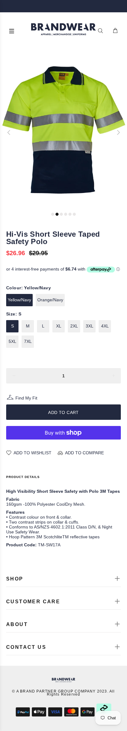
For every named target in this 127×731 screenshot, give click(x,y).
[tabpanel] (63, 129)
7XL (28, 341)
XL (58, 325)
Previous (9, 132)
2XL (74, 325)
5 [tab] (70, 214)
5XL (12, 341)
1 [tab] (52, 214)
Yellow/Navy (19, 299)
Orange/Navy (50, 299)
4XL (105, 325)
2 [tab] (57, 214)
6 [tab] (74, 214)
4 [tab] (65, 214)
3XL (89, 325)
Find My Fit (26, 399)
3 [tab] (61, 214)
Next (118, 132)
